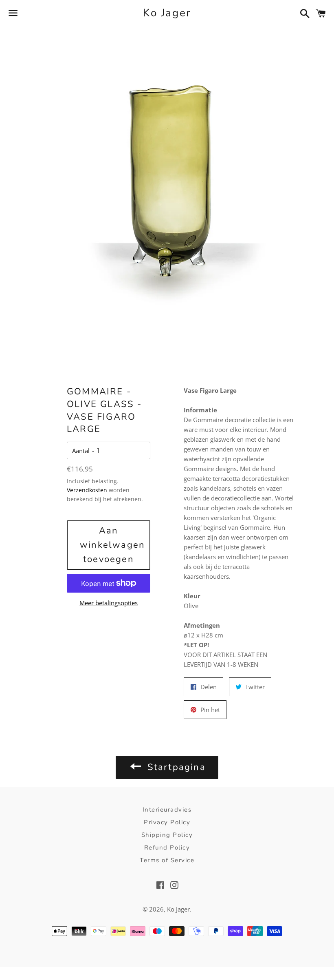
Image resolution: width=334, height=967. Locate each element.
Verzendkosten (87, 490)
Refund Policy (167, 847)
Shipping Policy (167, 835)
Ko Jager (167, 13)
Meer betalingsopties (108, 603)
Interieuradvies (167, 809)
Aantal (81, 451)
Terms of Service (167, 860)
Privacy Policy (167, 822)
